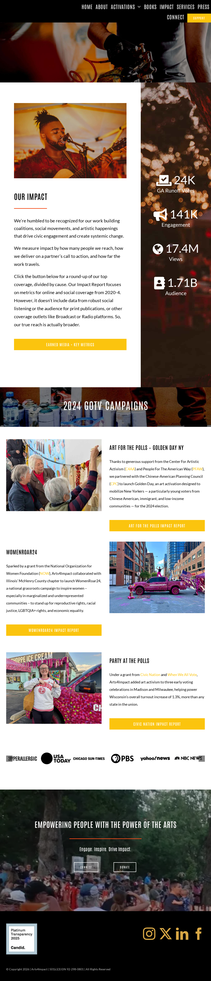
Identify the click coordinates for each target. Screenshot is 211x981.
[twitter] (165, 934)
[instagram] (149, 934)
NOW (44, 573)
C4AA (130, 469)
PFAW (197, 469)
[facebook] (198, 934)
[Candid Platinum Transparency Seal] (21, 925)
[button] (9, 759)
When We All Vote (182, 674)
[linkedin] (182, 934)
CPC (114, 483)
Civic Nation (150, 674)
